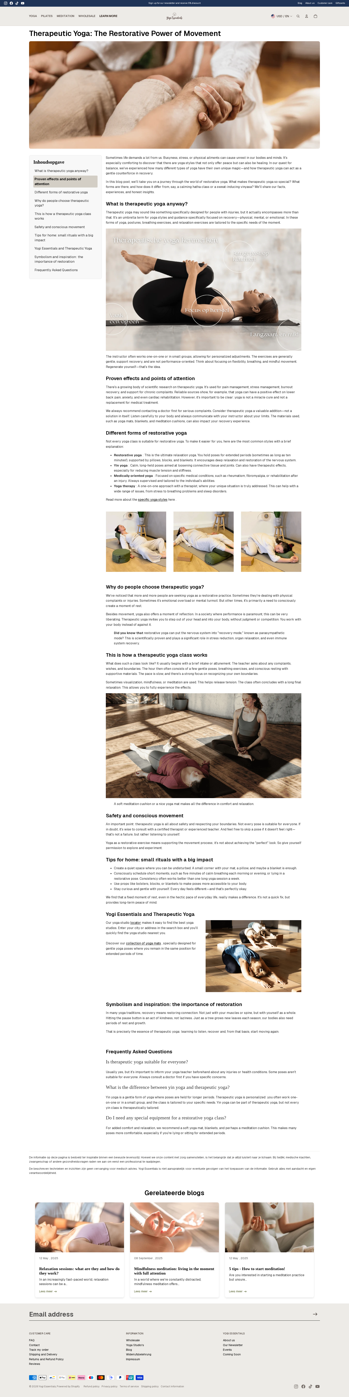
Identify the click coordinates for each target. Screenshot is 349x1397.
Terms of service (129, 1386)
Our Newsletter (233, 1345)
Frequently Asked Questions (56, 270)
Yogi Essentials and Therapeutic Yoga (63, 248)
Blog (300, 3)
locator (135, 923)
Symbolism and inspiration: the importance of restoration (59, 259)
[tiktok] (17, 3)
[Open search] (298, 16)
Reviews (34, 1364)
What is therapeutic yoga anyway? (61, 171)
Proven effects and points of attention (58, 181)
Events (227, 1350)
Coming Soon (232, 1354)
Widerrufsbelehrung (138, 1354)
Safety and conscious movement (60, 227)
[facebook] (11, 3)
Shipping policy (150, 1386)
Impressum (133, 1359)
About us (229, 1340)
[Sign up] (315, 1314)
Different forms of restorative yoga (61, 192)
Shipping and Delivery (43, 1354)
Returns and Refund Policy (46, 1359)
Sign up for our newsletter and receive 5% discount (174, 3)
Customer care (325, 3)
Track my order (39, 1350)
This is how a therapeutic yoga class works (63, 216)
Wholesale (133, 1340)
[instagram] (5, 3)
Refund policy (91, 1386)
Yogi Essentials (47, 1386)
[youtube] (22, 3)
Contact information (172, 1386)
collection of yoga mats (143, 943)
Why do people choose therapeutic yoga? (62, 203)
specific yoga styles (152, 499)
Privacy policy (109, 1386)
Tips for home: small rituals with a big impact (64, 237)
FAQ (32, 1340)
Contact (34, 1345)
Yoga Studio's (135, 1345)
